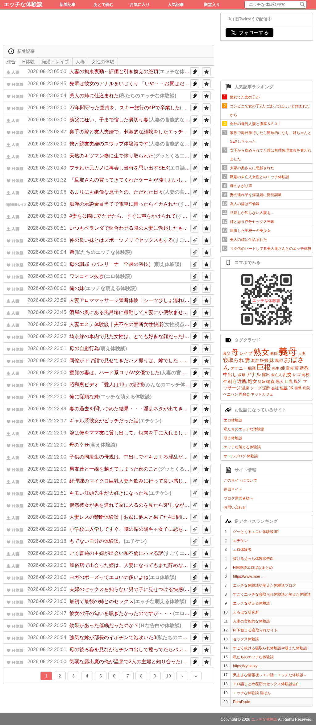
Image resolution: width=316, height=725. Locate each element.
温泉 (245, 388)
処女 (252, 381)
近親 (242, 381)
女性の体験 (102, 61)
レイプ (245, 353)
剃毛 (232, 381)
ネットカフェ (262, 394)
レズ (297, 374)
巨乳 (289, 381)
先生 (275, 368)
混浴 (255, 360)
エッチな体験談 (23, 4)
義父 (227, 353)
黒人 (280, 381)
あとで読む (104, 4)
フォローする (249, 32)
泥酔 (266, 388)
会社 (275, 388)
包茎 (284, 388)
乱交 (287, 374)
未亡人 (276, 375)
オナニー (239, 368)
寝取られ (233, 360)
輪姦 (270, 381)
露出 (266, 374)
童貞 (290, 368)
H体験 (28, 61)
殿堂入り (212, 4)
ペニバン (230, 394)
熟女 (261, 352)
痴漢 (252, 368)
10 (168, 675)
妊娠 (264, 360)
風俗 (279, 360)
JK (291, 388)
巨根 (264, 367)
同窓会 (244, 394)
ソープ (255, 388)
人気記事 (176, 4)
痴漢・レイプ (55, 61)
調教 (304, 368)
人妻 (302, 353)
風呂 (298, 381)
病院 (306, 388)
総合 (11, 61)
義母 (288, 351)
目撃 (298, 388)
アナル (253, 374)
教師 (274, 353)
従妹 (261, 381)
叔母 (241, 375)
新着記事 (68, 4)
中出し (230, 374)
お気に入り (140, 4)
